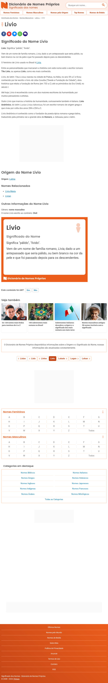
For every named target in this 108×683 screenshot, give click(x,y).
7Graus (16, 679)
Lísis (33, 358)
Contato (54, 664)
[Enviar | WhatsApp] (20, 34)
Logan (73, 358)
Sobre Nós (54, 643)
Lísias (23, 358)
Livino (44, 358)
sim (28, 290)
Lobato (61, 358)
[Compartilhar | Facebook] (3, 34)
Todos (91, 430)
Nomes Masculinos (26, 18)
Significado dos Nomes (9, 18)
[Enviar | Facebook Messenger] (14, 34)
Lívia (38, 62)
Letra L (37, 18)
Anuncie (54, 654)
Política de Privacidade (54, 648)
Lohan (85, 358)
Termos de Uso (54, 659)
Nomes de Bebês (54, 638)
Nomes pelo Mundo (54, 632)
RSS (54, 669)
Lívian (8, 196)
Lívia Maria (10, 191)
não (35, 290)
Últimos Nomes (54, 627)
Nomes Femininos (14, 412)
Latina (12, 179)
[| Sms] (25, 34)
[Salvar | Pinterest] (9, 34)
